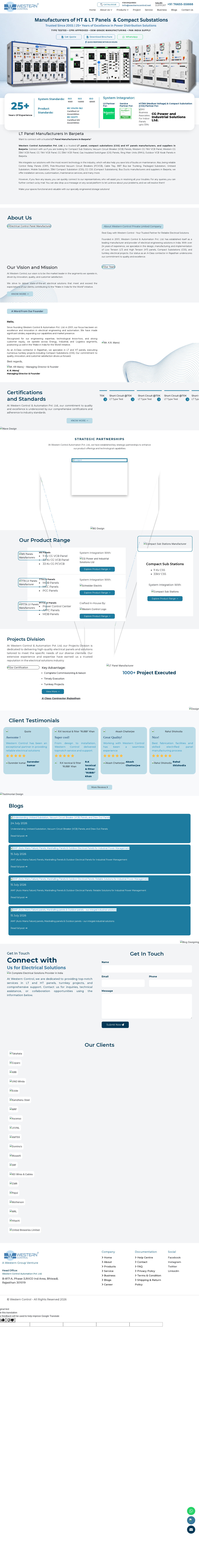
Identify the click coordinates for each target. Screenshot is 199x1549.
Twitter (172, 1266)
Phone (153, 976)
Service (149, 10)
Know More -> (20, 294)
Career (108, 1284)
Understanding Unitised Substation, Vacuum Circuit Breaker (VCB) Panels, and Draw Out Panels (59, 829)
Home (92, 10)
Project (137, 10)
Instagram (174, 1262)
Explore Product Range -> (97, 569)
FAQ (139, 1266)
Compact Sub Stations (165, 564)
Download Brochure (101, 37)
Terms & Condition (149, 1275)
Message (107, 991)
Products (122, 10)
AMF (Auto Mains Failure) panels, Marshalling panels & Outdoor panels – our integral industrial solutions (62, 921)
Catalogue (109, 4)
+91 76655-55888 (180, 4)
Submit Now (114, 1024)
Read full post (18, 836)
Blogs (174, 10)
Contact (142, 1262)
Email (105, 976)
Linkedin (173, 1271)
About (107, 1262)
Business (162, 10)
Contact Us (187, 10)
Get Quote (70, 37)
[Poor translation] (10, 1320)
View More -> (53, 691)
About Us (105, 10)
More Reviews (98, 787)
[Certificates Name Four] (121, 390)
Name (105, 962)
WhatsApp (132, 37)
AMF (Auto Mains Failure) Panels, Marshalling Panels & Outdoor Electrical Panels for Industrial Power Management (69, 859)
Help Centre (145, 1257)
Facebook (174, 1257)
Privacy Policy (146, 1271)
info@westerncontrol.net (136, 5)
